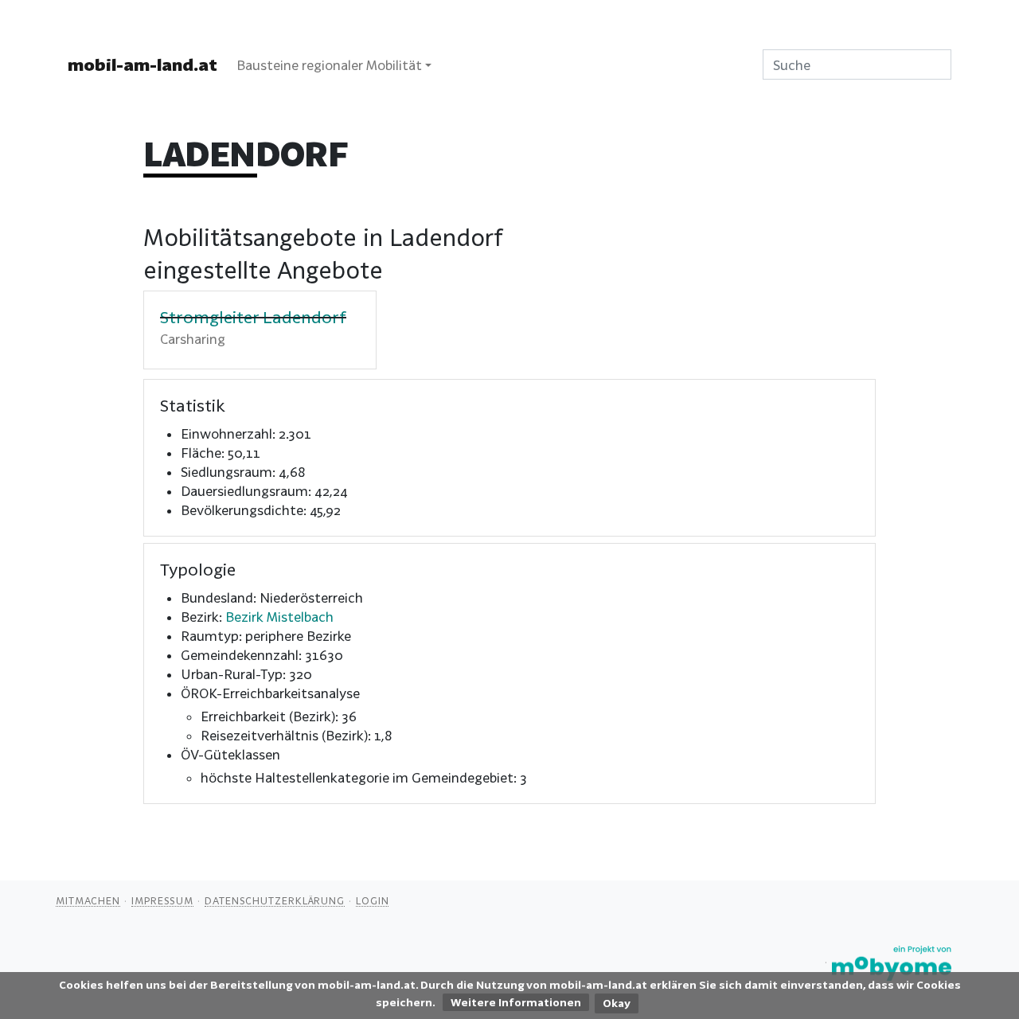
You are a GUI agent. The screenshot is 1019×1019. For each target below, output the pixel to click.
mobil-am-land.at (142, 64)
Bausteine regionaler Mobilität (329, 64)
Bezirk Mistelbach (279, 616)
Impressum (162, 900)
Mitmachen (88, 900)
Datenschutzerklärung (275, 900)
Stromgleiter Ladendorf (253, 316)
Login (372, 900)
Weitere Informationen (516, 1002)
